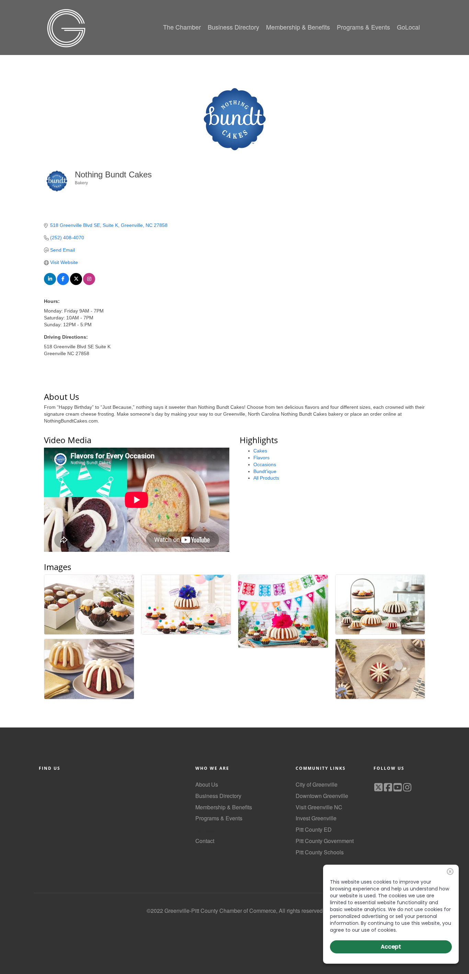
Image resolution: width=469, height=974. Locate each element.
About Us (206, 784)
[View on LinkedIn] (50, 283)
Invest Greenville (316, 818)
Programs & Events (218, 818)
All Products (266, 478)
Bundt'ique (264, 471)
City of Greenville (317, 784)
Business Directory (218, 796)
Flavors (261, 457)
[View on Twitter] (76, 283)
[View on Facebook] (63, 283)
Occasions (264, 464)
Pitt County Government (325, 841)
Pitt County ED (314, 829)
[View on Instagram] (89, 283)
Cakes (260, 450)
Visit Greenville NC (319, 807)
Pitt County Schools (320, 852)
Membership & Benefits (223, 807)
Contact (204, 841)
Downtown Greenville (322, 796)
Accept (391, 947)
